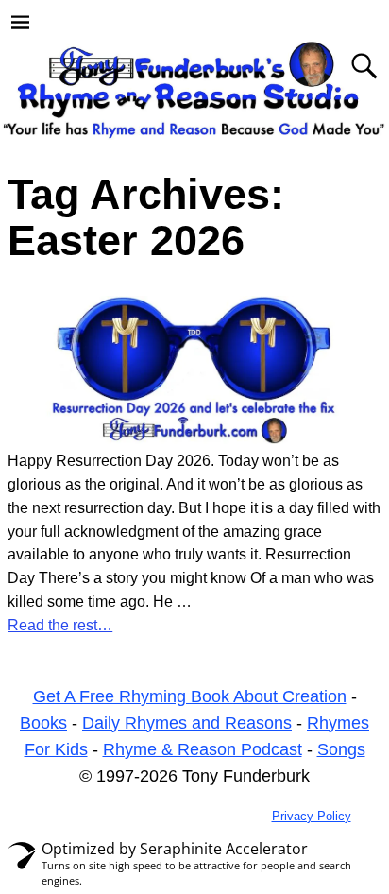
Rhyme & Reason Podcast (202, 749)
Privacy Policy (311, 816)
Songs (341, 749)
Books (43, 722)
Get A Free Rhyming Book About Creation (190, 696)
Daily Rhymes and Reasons (187, 722)
